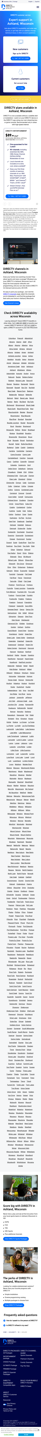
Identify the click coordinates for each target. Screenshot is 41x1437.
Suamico (11, 1064)
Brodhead (31, 430)
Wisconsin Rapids (12, 1152)
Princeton (10, 948)
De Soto (28, 518)
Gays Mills (28, 606)
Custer (19, 511)
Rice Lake (29, 962)
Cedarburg (21, 469)
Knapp (30, 719)
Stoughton (21, 1057)
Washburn (13, 1106)
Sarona (21, 993)
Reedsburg (30, 955)
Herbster (19, 666)
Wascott (28, 1102)
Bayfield (32, 388)
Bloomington (15, 416)
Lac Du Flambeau (28, 726)
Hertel (25, 666)
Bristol (24, 430)
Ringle (20, 969)
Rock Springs (20, 976)
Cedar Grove (12, 469)
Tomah (32, 1074)
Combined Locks (27, 490)
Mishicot (28, 817)
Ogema (29, 884)
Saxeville (18, 997)
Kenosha (20, 712)
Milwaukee (11, 814)
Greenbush (30, 638)
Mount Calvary (15, 831)
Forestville (30, 588)
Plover (22, 923)
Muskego (12, 842)
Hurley (13, 687)
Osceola (18, 895)
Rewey (29, 958)
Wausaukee (12, 1120)
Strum (10, 1060)
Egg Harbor (12, 553)
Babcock (11, 377)
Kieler (32, 715)
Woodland (29, 1155)
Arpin (23, 367)
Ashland (13, 370)
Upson (24, 1092)
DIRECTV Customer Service (10, 1395)
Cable (17, 448)
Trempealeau (14, 1081)
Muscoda (30, 838)
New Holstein (15, 860)
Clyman (18, 483)
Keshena (28, 712)
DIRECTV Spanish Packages (9, 1373)
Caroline (22, 458)
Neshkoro (11, 852)
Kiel (27, 715)
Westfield (28, 1127)
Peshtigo (23, 909)
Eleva (20, 557)
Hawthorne (11, 659)
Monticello (20, 824)
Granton (31, 631)
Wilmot (19, 1141)
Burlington (30, 440)
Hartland (10, 655)
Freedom (12, 602)
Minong (21, 817)
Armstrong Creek (14, 367)
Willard (29, 1138)
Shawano (15, 1007)
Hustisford (20, 687)
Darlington (13, 518)
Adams (18, 342)
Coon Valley (12, 497)
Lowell (26, 757)
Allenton (25, 345)
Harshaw (20, 652)
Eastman (9, 546)
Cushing (12, 511)
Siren (29, 1018)
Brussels (16, 440)
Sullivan (19, 1064)
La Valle (17, 726)
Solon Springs (26, 1025)
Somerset (17, 1029)
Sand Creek (13, 993)
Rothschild (28, 979)
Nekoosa (25, 845)
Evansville (23, 571)
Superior (19, 1067)
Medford (23, 793)
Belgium (21, 395)
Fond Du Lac (20, 585)
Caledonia (30, 448)
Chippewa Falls (12, 476)
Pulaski (17, 948)
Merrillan (13, 803)
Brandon (18, 426)
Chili (25, 472)
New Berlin (29, 852)
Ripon (30, 969)
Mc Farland (29, 789)
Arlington (31, 363)
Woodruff (20, 1159)
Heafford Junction (25, 662)
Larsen (17, 743)
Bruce (30, 437)
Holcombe (12, 676)
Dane (24, 514)
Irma (24, 690)
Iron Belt (31, 690)
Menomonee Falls (28, 796)
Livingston (10, 754)
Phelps (10, 912)
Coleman (17, 486)
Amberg (17, 352)
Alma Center (13, 349)
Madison (18, 764)
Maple (20, 771)
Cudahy (12, 507)
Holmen (29, 676)
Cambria (12, 451)
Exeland (31, 571)
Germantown (12, 613)
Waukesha (19, 1113)
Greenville (29, 641)
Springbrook (26, 1039)
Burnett (11, 444)
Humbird (32, 683)
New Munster (25, 863)
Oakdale (21, 877)
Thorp (12, 1050)
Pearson (11, 905)
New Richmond (13, 867)
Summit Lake (28, 1064)
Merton (28, 803)
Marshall (20, 782)
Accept (26, 1434)
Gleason (20, 617)
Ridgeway (12, 969)
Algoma (17, 345)
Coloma (17, 490)
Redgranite (20, 955)
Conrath (28, 493)
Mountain (11, 838)
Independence (12, 690)
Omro (24, 888)
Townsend (25, 1078)
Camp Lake (27, 455)
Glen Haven (16, 620)
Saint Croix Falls (15, 986)
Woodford (20, 1155)
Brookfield (20, 433)
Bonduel (21, 419)
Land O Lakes (21, 740)
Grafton (27, 627)
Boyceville (30, 423)
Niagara (11, 870)
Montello (28, 821)
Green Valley (20, 638)
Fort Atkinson (11, 592)
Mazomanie (19, 789)
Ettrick (16, 571)
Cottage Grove (13, 500)
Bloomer (30, 412)
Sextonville (13, 1004)
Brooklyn (28, 433)
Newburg (23, 867)
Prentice (20, 944)
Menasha (17, 796)
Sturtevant (29, 1060)
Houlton (9, 683)
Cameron (29, 451)
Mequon (19, 800)
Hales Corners (12, 648)
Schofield (22, 1000)
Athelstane (21, 370)
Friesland (12, 606)
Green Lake (11, 638)
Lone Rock (10, 757)
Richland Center (20, 965)
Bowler (23, 423)
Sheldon (23, 1011)
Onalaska (30, 888)
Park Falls (20, 902)
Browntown (23, 437)
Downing (11, 536)
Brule (9, 440)
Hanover (13, 652)
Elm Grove (20, 564)
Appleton (10, 359)
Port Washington (13, 930)
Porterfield (11, 933)
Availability (12, 1332)
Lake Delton (20, 729)
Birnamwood (20, 405)
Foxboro (11, 595)
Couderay (22, 500)
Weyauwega (11, 1131)
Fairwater (20, 574)
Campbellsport (13, 458)
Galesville (20, 606)
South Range (11, 1032)
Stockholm (21, 1053)
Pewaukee (31, 909)
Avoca (32, 374)
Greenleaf (20, 641)
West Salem (28, 1124)
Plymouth (12, 926)
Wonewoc (11, 1155)
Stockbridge (12, 1053)
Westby (20, 1127)
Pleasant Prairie (13, 923)
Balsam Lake (20, 381)
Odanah (12, 884)
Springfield (13, 1043)
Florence (12, 585)
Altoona (10, 352)
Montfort (12, 824)
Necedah (29, 842)
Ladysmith (10, 729)
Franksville (13, 599)
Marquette (12, 782)
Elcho (25, 553)
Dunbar (28, 539)
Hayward (20, 659)
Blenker (22, 412)
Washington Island (24, 1106)
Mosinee (26, 828)
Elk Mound (27, 557)
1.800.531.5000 (20, 323)
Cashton (16, 462)
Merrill (32, 800)
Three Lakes (27, 1071)
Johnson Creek (22, 701)
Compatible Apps (9, 1385)
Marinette (13, 779)
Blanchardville (13, 412)
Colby (10, 486)
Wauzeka (29, 1120)
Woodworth (11, 1162)
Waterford (12, 1110)
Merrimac (21, 803)
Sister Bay (13, 1021)
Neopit (21, 849)
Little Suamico (25, 750)
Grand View (22, 631)
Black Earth (12, 409)
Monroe (20, 821)
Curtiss (29, 507)
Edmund (27, 550)
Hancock (31, 648)
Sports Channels (26, 1355)
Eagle (15, 543)
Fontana (30, 585)
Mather (16, 786)
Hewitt (31, 666)
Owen (8, 898)
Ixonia (29, 694)
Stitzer (29, 1050)
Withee (23, 1152)
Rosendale (12, 979)
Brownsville (13, 437)
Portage (31, 930)
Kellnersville (21, 708)
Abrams (12, 342)
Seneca (29, 1000)
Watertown (29, 1110)
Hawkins (31, 655)
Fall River (13, 578)
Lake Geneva (30, 729)
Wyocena (30, 1162)
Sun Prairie (10, 1067)
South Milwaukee (28, 1029)
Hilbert (29, 669)
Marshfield (29, 782)
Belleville (29, 395)
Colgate (30, 486)
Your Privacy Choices (11, 1404)
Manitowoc (13, 771)
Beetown (30, 391)
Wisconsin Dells (23, 1148)
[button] (20, 1320)
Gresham (21, 645)
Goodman (29, 624)
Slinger (21, 1021)
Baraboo (16, 384)
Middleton (13, 807)
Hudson (24, 683)
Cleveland (21, 479)
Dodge (29, 529)
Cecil (29, 465)
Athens (28, 370)
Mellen (30, 793)
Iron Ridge (13, 694)
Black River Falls (23, 409)
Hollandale (21, 676)
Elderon (30, 553)
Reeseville (21, 958)
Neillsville (17, 845)
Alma (31, 345)
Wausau (28, 1117)
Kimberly (11, 719)
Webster (11, 1124)
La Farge (31, 722)
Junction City (12, 705)
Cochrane (31, 483)
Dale (24, 511)
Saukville (10, 997)
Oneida (9, 891)
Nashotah (20, 842)
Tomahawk (11, 1078)
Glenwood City (13, 624)
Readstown (11, 955)
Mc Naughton (13, 793)
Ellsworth (12, 564)
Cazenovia (22, 465)
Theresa (18, 1071)
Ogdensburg (21, 884)
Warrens (21, 1102)
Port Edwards (27, 926)
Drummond (21, 539)
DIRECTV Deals (25, 1386)
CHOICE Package (9, 1362)
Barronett (10, 388)
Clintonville (10, 483)
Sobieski (28, 1021)
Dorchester (21, 532)
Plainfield (22, 919)
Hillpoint (9, 673)
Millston (14, 810)
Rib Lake (21, 962)
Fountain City (22, 592)
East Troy (31, 543)
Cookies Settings (9, 1434)
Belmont (10, 398)
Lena (30, 743)
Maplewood (28, 771)
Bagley (18, 377)
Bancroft (29, 381)
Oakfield (28, 877)
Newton (30, 867)
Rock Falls (11, 976)
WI (18, 1332)
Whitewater (13, 1138)
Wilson (26, 1141)
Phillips (17, 912)
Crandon (30, 500)
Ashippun (29, 367)
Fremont (20, 602)
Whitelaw (29, 1134)
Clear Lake (13, 479)
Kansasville (29, 705)
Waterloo (20, 1110)
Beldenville (13, 395)
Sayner (31, 997)
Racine (24, 948)
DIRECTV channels (9, 294)
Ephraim (10, 571)
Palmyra (32, 898)
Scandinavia (13, 1000)
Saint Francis (27, 986)
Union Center (25, 1088)
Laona (11, 743)
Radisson (31, 948)
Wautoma (21, 1120)
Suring (25, 1067)
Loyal (33, 757)
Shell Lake (31, 1011)
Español (37, 1)
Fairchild (12, 574)
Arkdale (23, 363)
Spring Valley (15, 1039)
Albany (10, 345)
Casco (9, 462)
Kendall (30, 708)
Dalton (11, 514)
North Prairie (21, 874)
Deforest (13, 525)
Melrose (9, 796)
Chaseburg (12, 472)
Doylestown (29, 536)
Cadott (23, 448)
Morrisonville (16, 828)
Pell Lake (29, 905)
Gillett (25, 613)
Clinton (29, 479)
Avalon (26, 374)
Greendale (12, 641)
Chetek (19, 472)
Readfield (30, 951)
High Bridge (13, 669)
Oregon (31, 891)
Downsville (19, 536)
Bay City (24, 388)
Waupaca (13, 1117)
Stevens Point (20, 1050)
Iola (20, 690)
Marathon (13, 775)
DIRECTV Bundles (26, 1383)
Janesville (20, 698)
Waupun (21, 1117)
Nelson (32, 845)
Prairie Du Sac (27, 941)
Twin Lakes (30, 1085)
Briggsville (10, 430)
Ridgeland (30, 965)
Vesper (25, 1095)
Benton (9, 402)
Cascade (30, 458)
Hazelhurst (13, 662)
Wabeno (18, 1099)
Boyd (12, 426)
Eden (33, 546)
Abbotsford (29, 338)
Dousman (29, 532)
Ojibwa (9, 888)
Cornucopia (29, 497)
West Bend (19, 1124)
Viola (31, 1095)
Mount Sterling (26, 835)
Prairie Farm (12, 944)
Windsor (11, 1145)
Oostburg (24, 891)
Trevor (23, 1081)
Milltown (21, 810)
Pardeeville (11, 902)
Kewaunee (20, 715)
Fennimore (27, 578)
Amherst (31, 352)
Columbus (12, 338)
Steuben (30, 1046)
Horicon (21, 680)
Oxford (14, 898)
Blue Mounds (25, 416)
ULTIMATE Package (10, 1365)
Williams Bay (11, 1141)
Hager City (29, 645)
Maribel (28, 775)
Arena (24, 359)
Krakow (15, 722)
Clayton (31, 476)
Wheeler (31, 1131)
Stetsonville (21, 1046)
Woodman (12, 1159)
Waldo (25, 1099)
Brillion (17, 430)
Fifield (20, 581)
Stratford (30, 1057)
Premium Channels (27, 1359)
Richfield (10, 965)
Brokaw (12, 433)
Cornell (20, 497)
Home (5, 1332)
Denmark (13, 529)
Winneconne (29, 1145)
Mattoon (23, 786)
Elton (14, 567)
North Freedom (27, 870)
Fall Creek (28, 574)
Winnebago (19, 1145)
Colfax (23, 486)
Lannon (30, 740)
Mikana (20, 807)
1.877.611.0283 (29, 325)
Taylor (12, 1071)
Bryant (22, 440)
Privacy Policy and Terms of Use (9, 1410)
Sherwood (12, 1014)
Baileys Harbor (27, 377)
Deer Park (12, 521)
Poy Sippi (22, 937)
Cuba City (28, 504)
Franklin (30, 595)
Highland (22, 669)
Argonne (31, 359)
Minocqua (13, 817)
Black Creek (30, 405)
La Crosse (23, 722)
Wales (31, 1099)
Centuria (30, 469)
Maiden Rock (27, 764)
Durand (9, 543)
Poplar (19, 926)
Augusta (19, 374)
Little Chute (15, 750)
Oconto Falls (29, 881)
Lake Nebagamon (25, 733)
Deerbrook (20, 521)
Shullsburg (29, 1014)
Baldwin (11, 381)
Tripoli (29, 1081)
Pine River (28, 916)
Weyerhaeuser (22, 1131)
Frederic (21, 599)
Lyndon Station (27, 761)
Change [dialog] (15, 1)
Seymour (22, 1004)
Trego (32, 1078)
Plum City (29, 923)
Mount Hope (26, 831)
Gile (19, 613)
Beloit (17, 398)
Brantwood (27, 426)
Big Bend (23, 402)
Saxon (25, 997)
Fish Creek (27, 581)
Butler (17, 444)
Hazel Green (29, 659)
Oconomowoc (12, 881)
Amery (24, 352)
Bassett (17, 388)
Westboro (13, 1127)
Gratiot (21, 634)
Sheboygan (25, 1007)
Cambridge (20, 451)
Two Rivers (15, 1088)
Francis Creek (20, 595)
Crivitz (11, 504)
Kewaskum (11, 715)
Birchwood (10, 405)
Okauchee (16, 888)
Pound (31, 933)
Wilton (32, 1141)
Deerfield (29, 521)
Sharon (29, 1004)
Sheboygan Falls (12, 1011)
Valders (31, 1092)
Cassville (23, 462)
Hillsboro (17, 673)
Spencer (11, 1036)
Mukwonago (20, 838)
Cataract (31, 462)
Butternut (10, 448)
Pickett (11, 916)
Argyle (9, 363)
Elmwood (29, 564)
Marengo (21, 775)
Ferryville (13, 581)
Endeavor (30, 567)
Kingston (24, 719)
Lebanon (24, 743)
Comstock (13, 493)
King (17, 719)
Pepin (16, 909)
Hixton (32, 673)
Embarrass (21, 567)
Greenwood (12, 645)
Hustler (28, 687)
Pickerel (30, 912)
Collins (10, 490)
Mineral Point (29, 814)
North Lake (12, 874)
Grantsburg (13, 634)
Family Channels (26, 1362)
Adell (24, 342)
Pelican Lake (20, 905)
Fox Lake (31, 592)
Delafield (21, 525)
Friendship (28, 602)
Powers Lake (12, 937)
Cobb (24, 483)
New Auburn (20, 852)
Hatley (17, 655)
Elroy (9, 567)
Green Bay (28, 634)
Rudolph (19, 983)
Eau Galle (26, 546)
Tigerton (9, 1074)
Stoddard (30, 1053)
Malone (9, 768)
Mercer (26, 800)
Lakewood (24, 736)
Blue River (12, 419)
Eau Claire (17, 546)
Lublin (31, 736)
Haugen (23, 655)
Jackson (12, 698)
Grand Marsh (12, 631)
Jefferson (28, 698)
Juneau (21, 705)
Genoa (22, 609)
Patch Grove (29, 902)
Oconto (20, 881)
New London (15, 863)
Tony (18, 1078)
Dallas (29, 511)
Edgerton (20, 550)
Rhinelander (12, 962)
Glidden (22, 624)
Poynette (30, 937)
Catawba (13, 465)
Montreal (29, 824)
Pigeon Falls (19, 916)
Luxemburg (17, 761)
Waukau (11, 1113)
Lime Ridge (21, 747)
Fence (20, 578)
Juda (30, 701)
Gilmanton (12, 617)
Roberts (20, 972)
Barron (32, 384)
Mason (9, 786)
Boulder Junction (13, 423)
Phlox (24, 912)
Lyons (11, 764)
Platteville (31, 919)
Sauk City (28, 993)
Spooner (19, 1036)
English (31, 1)
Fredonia (29, 599)
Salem (32, 990)
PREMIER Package (9, 1369)
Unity (19, 1092)
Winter (14, 1148)
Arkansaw (16, 363)
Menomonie (10, 800)
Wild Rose (22, 1138)
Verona (18, 1095)
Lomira (31, 754)
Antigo (30, 356)
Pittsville (10, 919)
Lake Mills (13, 733)
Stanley (21, 1043)
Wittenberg (31, 1152)
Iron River (22, 694)
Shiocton (20, 1014)
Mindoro (20, 814)
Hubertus (17, 683)
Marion (20, 779)
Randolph (10, 951)
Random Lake (20, 951)
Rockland (30, 976)
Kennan (13, 712)
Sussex (32, 1067)
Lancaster (11, 740)
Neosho (28, 849)
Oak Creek (13, 877)
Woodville (29, 1159)
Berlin (16, 402)
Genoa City (30, 609)
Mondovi (13, 821)
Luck (9, 761)
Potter (25, 933)
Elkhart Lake (12, 560)
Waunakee (28, 1113)
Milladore (28, 807)
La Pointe (10, 726)
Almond (29, 349)
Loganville (24, 754)
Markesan (27, 779)
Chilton (30, 472)
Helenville (11, 666)
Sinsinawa (22, 1018)
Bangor (9, 384)
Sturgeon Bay (19, 1060)
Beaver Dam (21, 391)
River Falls (12, 972)
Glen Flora (28, 617)
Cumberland (21, 507)
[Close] (38, 1430)
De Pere (21, 518)
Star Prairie (12, 1046)
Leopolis (13, 747)
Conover (21, 493)
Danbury (18, 514)
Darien (30, 514)
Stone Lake (12, 1057)
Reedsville (13, 958)
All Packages (7, 1353)
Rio (25, 969)
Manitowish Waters (28, 768)
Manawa (16, 768)
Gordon (13, 627)
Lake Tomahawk (13, 736)
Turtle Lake (20, 1085)
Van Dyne (11, 1095)
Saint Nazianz (23, 990)
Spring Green (27, 1036)
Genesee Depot (13, 609)
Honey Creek (12, 680)
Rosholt (20, 979)
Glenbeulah (25, 620)
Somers (9, 1029)
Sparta (31, 1032)
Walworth (13, 1102)
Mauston (31, 786)
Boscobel (28, 419)
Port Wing (23, 930)
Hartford (28, 652)
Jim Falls (12, 701)
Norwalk (30, 874)
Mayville (11, 789)
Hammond (22, 648)
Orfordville (10, 895)
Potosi (19, 933)
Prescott (20, 338)
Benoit (31, 398)
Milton (28, 810)
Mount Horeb (14, 835)
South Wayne (22, 1032)
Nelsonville (14, 849)
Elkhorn (21, 560)
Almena (22, 349)
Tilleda (16, 1074)
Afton (30, 342)
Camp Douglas (16, 455)
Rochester (28, 972)
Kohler (9, 722)
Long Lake (19, 757)
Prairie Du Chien (14, 941)
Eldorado (13, 557)
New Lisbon (26, 860)
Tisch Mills (24, 1074)
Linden (29, 747)
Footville (10, 588)
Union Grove (11, 1092)
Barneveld (24, 384)
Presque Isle (29, 944)
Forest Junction (19, 588)
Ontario (16, 891)
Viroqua (11, 1099)
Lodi (17, 754)
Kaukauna (12, 708)
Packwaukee (22, 898)
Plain (16, 919)
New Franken (15, 856)
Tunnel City (11, 1085)
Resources (6, 1400)
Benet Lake (24, 398)
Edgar (13, 550)
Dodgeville (11, 532)
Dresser (12, 539)
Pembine (9, 909)
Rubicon (12, 983)
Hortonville (29, 680)
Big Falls (30, 402)
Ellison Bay (29, 560)
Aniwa (24, 356)
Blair (31, 409)
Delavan (28, 525)
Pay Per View (25, 1366)
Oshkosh (25, 895)
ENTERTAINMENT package (9, 1357)
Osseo (32, 895)
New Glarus (26, 856)
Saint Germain (12, 990)
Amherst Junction (14, 356)
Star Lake (28, 1043)
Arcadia (18, 359)
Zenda (20, 1166)
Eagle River (22, 543)
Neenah (9, 845)
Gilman (30, 613)
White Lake (12, 1134)
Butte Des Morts (26, 444)
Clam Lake (23, 476)
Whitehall (21, 1134)
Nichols (18, 870)
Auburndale (11, 374)
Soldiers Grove (15, 1025)
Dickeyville (21, 529)
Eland (19, 553)
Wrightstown (21, 1162)
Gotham (20, 627)
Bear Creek (11, 391)
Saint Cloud (28, 983)
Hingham (25, 673)
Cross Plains (19, 504)
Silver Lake (13, 1018)
